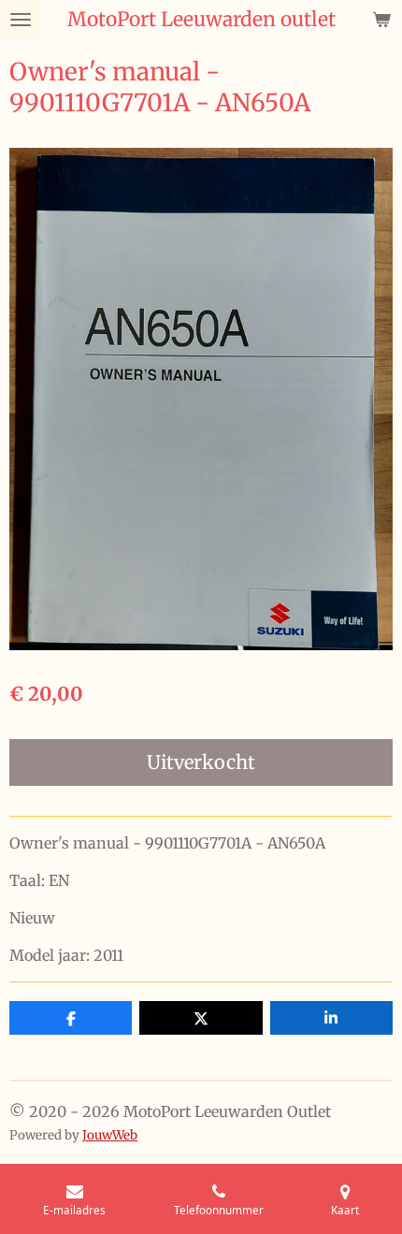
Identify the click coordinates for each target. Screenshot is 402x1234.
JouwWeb (109, 1135)
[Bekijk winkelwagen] (381, 19)
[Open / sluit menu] (20, 19)
